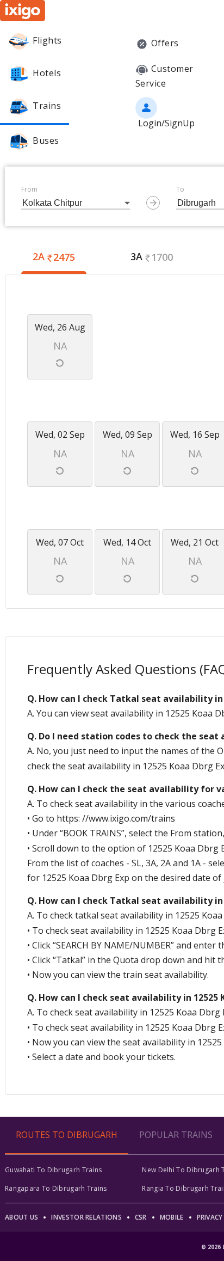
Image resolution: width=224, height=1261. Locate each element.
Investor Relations (86, 1217)
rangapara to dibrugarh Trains (56, 1188)
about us (21, 1217)
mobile (172, 1217)
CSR (141, 1217)
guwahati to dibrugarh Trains (53, 1169)
